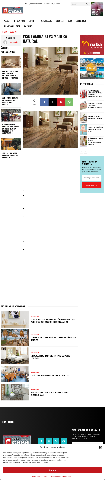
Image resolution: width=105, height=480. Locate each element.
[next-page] (85, 152)
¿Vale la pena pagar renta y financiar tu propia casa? (10, 155)
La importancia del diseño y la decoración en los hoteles (53, 338)
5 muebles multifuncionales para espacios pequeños (50, 357)
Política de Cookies (39, 476)
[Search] (87, 4)
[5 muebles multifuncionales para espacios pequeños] (15, 355)
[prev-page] (81, 152)
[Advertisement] (56, 11)
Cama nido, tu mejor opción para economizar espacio (95, 106)
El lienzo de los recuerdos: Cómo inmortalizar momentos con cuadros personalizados (53, 320)
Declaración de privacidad (61, 476)
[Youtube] (64, 441)
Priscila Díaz (13, 42)
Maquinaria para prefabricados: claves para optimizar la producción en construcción (10, 128)
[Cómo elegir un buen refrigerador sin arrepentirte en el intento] (11, 89)
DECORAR (13, 32)
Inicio (4, 32)
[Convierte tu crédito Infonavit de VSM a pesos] (83, 129)
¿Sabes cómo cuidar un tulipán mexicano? (96, 12)
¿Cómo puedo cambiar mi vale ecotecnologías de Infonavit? (95, 141)
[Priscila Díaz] (6, 42)
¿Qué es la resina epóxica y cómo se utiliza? (51, 375)
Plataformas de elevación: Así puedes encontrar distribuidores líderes (95, 94)
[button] (101, 447)
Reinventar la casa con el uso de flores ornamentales (49, 393)
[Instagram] (49, 441)
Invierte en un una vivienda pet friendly (95, 118)
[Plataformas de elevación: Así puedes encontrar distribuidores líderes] (83, 94)
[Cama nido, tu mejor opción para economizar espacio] (83, 106)
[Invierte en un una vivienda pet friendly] (83, 118)
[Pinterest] (61, 102)
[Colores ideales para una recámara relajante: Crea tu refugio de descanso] (11, 62)
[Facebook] (44, 102)
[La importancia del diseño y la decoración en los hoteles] (15, 337)
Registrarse (92, 185)
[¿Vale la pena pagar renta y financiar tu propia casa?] (11, 144)
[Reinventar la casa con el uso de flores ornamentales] (15, 392)
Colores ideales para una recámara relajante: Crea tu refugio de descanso (10, 74)
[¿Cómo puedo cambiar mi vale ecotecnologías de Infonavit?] (83, 141)
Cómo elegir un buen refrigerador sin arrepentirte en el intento (10, 101)
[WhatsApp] (69, 102)
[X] (53, 102)
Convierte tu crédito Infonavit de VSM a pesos (95, 130)
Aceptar (53, 470)
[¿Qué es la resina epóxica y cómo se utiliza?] (15, 374)
